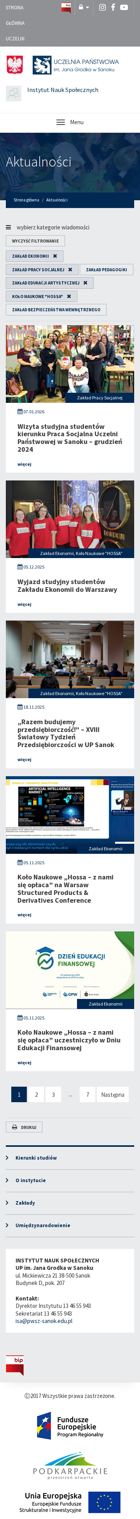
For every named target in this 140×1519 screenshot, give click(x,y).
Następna (112, 1094)
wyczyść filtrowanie (35, 241)
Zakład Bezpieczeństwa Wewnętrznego (56, 309)
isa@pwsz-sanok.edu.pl (44, 1321)
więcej (25, 464)
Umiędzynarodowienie (43, 1225)
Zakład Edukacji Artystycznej (45, 283)
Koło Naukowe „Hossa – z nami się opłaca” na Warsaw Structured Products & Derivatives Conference (66, 888)
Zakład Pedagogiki (106, 269)
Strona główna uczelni (15, 23)
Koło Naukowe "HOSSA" (37, 296)
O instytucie (31, 1180)
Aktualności (39, 161)
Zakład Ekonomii (30, 256)
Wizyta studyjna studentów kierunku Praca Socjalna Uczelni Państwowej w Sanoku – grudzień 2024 (70, 438)
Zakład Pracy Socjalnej (38, 269)
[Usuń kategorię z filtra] (53, 256)
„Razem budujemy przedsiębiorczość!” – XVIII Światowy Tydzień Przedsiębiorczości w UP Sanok (66, 733)
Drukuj (28, 1127)
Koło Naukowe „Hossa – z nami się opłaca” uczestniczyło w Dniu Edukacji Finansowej (69, 1040)
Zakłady (25, 1203)
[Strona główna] (66, 7)
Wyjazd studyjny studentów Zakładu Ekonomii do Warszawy (67, 585)
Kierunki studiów (36, 1158)
